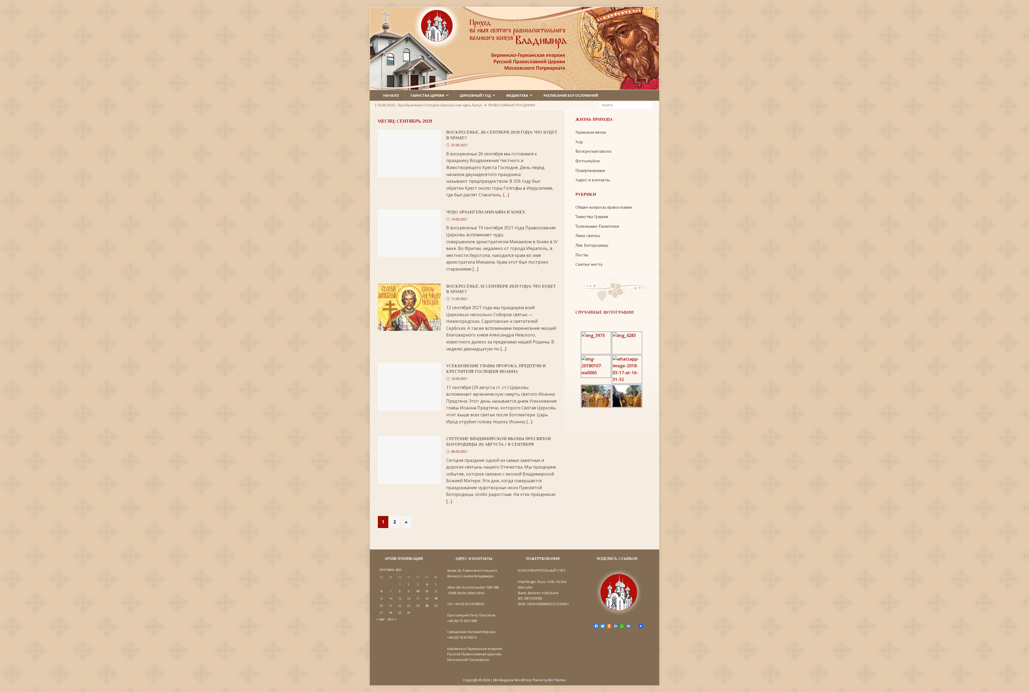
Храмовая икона (590, 132)
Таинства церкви (427, 95)
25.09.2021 (459, 145)
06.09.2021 (459, 451)
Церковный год (475, 95)
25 (426, 606)
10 (417, 591)
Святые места (588, 264)
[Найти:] (626, 105)
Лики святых (587, 235)
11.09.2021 (459, 298)
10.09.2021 (459, 378)
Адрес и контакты (592, 180)
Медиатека (517, 95)
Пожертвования (590, 170)
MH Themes (557, 680)
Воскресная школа (593, 151)
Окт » (391, 619)
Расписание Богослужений (570, 95)
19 (435, 598)
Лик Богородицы (591, 245)
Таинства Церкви (591, 216)
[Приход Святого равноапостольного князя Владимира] (514, 86)
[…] (506, 195)
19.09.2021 (459, 219)
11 (426, 591)
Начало (391, 95)
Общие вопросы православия (603, 207)
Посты (581, 255)
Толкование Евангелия (597, 226)
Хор (579, 142)
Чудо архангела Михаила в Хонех (485, 212)
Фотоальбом (587, 161)
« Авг (380, 619)
